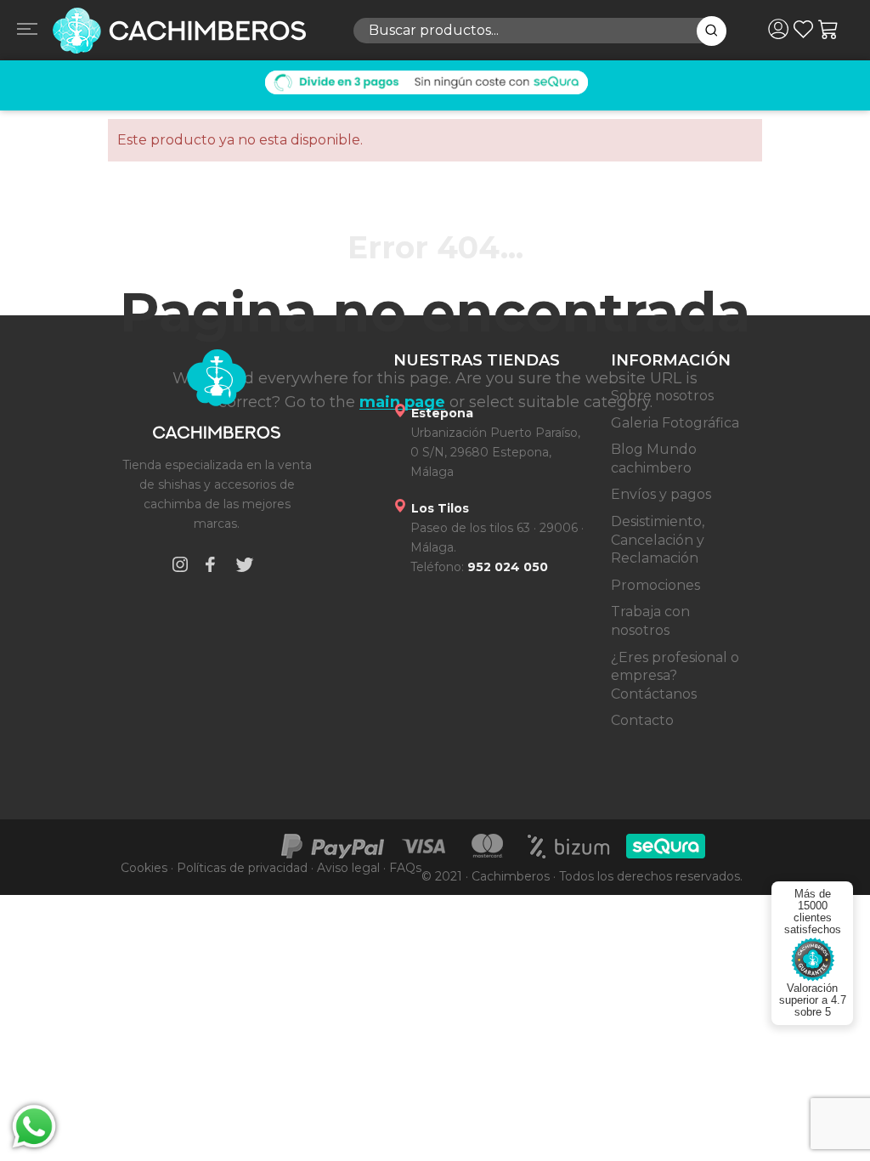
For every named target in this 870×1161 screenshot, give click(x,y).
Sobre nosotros (662, 396)
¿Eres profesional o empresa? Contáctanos (675, 675)
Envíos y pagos (661, 494)
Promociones (655, 585)
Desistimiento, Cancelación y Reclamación (657, 539)
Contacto (642, 720)
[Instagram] (180, 567)
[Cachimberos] (189, 31)
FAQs (405, 867)
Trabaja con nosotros (650, 620)
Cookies (144, 867)
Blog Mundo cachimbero (654, 458)
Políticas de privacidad (242, 867)
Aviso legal (348, 867)
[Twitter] (244, 567)
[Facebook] (210, 567)
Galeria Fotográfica (675, 423)
